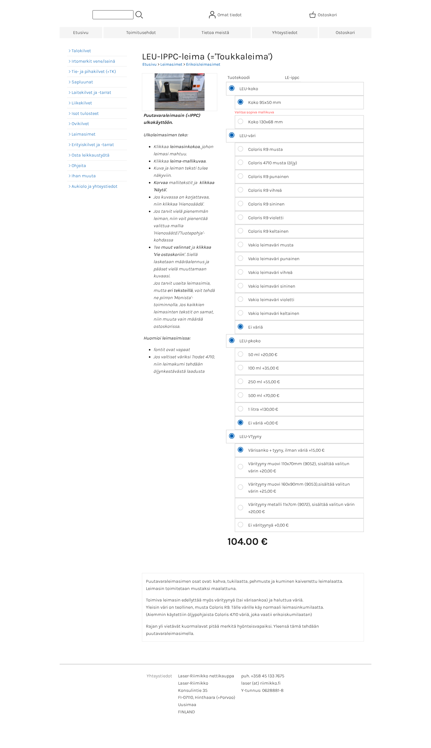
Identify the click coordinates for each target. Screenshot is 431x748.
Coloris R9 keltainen (268, 231)
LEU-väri (247, 135)
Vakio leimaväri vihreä (270, 272)
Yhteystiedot (285, 32)
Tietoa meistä (215, 32)
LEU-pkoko (250, 341)
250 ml (264, 381)
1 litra (263, 409)
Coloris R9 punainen (268, 176)
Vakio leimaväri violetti (271, 299)
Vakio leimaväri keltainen (273, 313)
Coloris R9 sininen (266, 204)
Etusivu (81, 32)
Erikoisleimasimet (203, 64)
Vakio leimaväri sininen (271, 286)
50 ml (262, 354)
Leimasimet (171, 64)
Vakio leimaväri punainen (274, 258)
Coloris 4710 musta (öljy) (272, 163)
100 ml (263, 368)
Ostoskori (345, 32)
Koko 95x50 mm (264, 102)
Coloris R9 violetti (266, 217)
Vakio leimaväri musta (271, 245)
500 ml (263, 395)
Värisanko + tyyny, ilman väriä (286, 450)
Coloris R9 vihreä (265, 190)
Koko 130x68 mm (265, 122)
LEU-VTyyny (250, 436)
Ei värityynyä (268, 525)
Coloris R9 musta (265, 149)
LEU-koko (248, 88)
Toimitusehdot (141, 32)
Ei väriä (255, 327)
